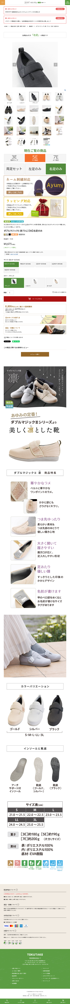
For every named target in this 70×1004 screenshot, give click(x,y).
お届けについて (9, 931)
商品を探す (7, 1002)
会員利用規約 (46, 971)
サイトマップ (46, 981)
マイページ (35, 1002)
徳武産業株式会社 (35, 958)
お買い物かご (63, 1002)
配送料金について (9, 890)
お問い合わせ (49, 1002)
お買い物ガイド (16, 968)
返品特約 (14, 976)
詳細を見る (60, 9)
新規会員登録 (68, 2)
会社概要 (14, 983)
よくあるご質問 (21, 1002)
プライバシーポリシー (18, 978)
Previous (14, 64)
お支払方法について (10, 915)
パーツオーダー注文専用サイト (51, 978)
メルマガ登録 (46, 973)
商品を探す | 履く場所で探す (18, 26)
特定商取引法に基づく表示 (19, 973)
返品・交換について (10, 904)
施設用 (31, 26)
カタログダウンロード (49, 976)
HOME (5, 26)
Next (55, 64)
